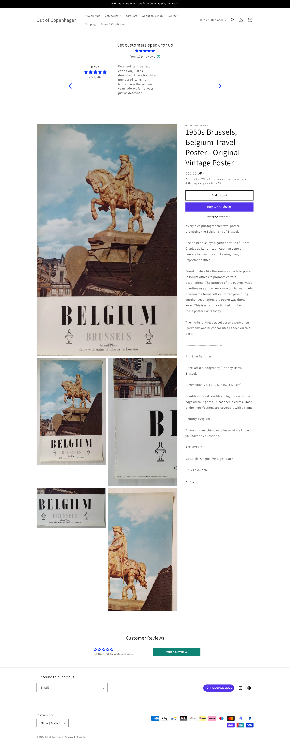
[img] (145, 51)
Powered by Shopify (75, 737)
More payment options (219, 216)
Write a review (176, 652)
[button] (113, 16)
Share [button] (193, 482)
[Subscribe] (103, 687)
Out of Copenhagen (54, 737)
